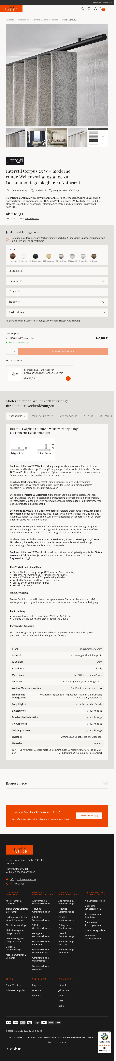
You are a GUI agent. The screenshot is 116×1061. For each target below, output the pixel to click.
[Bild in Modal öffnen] (57, 75)
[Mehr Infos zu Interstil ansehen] (15, 161)
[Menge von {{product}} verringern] (7, 351)
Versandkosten (32, 218)
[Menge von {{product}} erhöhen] (14, 351)
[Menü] (109, 1033)
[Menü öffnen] (108, 8)
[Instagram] (11, 1049)
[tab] (17, 416)
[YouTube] (19, 1049)
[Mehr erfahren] (21, 281)
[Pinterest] (15, 1049)
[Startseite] (11, 8)
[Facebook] (7, 1049)
